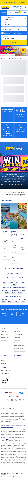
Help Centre (17, 331)
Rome (9, 301)
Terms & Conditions (18, 334)
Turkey (17, 282)
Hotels (3, 360)
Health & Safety (5, 376)
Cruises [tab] (18, 12)
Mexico (13, 292)
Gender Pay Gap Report (20, 345)
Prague (4, 301)
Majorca (14, 284)
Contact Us (4, 340)
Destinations (4, 363)
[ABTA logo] (16, 7)
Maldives (7, 292)
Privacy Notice (4, 337)
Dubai (23, 290)
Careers (16, 342)
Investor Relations (5, 334)
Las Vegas (16, 301)
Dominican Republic (15, 290)
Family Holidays (9, 273)
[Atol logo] (12, 314)
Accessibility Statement (19, 351)
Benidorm (6, 280)
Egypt (21, 280)
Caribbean (4, 290)
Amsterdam (4, 299)
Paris (25, 299)
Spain (23, 282)
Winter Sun (18, 273)
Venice (23, 301)
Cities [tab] (10, 12)
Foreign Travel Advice (6, 370)
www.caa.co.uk (22, 463)
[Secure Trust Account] (22, 314)
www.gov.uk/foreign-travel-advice (14, 425)
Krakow (11, 299)
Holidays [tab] (3, 12)
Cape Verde (15, 280)
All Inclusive (19, 271)
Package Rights (17, 337)
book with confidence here (8, 442)
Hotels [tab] (24, 12)
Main (2, 358)
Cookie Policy (17, 340)
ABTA (7, 439)
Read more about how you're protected (14, 318)
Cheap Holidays (9, 271)
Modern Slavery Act (18, 348)
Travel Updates (5, 373)
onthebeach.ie (17, 358)
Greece (4, 282)
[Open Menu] (25, 7)
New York (18, 299)
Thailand (20, 292)
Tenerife (11, 282)
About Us (3, 331)
